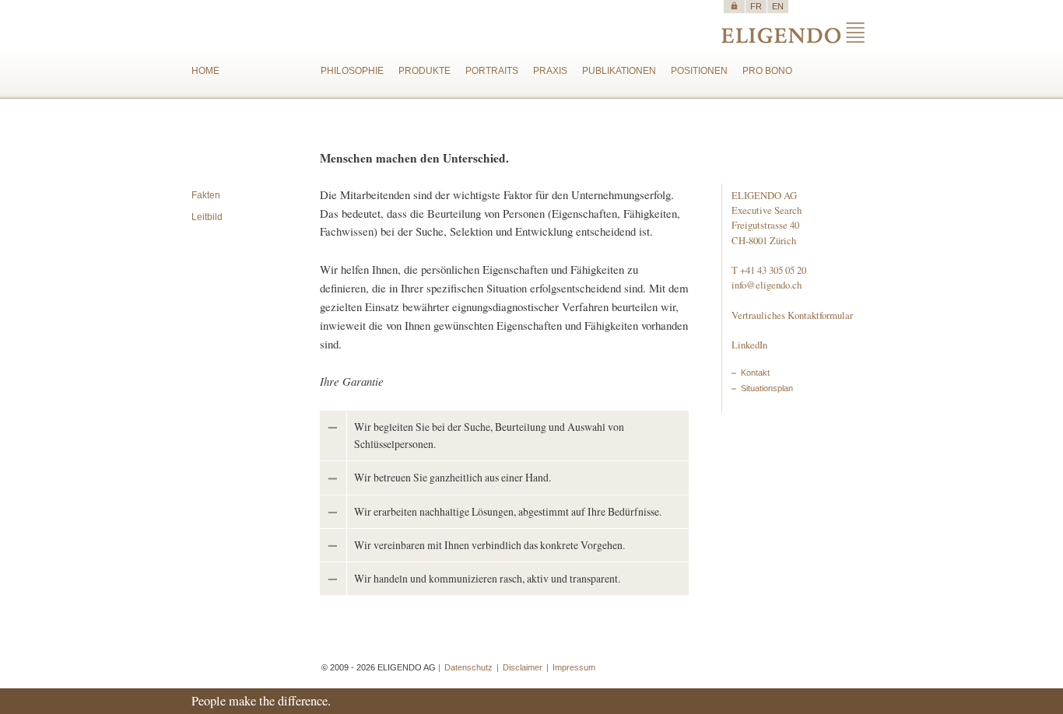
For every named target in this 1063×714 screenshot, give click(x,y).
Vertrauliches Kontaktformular (792, 315)
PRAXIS (550, 70)
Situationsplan (767, 388)
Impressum (574, 667)
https (734, 6)
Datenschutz (468, 667)
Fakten (205, 195)
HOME (205, 70)
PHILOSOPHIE (352, 70)
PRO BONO (767, 70)
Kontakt (755, 372)
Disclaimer (522, 667)
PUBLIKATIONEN (619, 70)
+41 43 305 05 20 (773, 270)
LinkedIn (749, 345)
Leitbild (207, 217)
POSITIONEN (699, 70)
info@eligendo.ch (766, 285)
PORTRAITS (491, 70)
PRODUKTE (424, 70)
